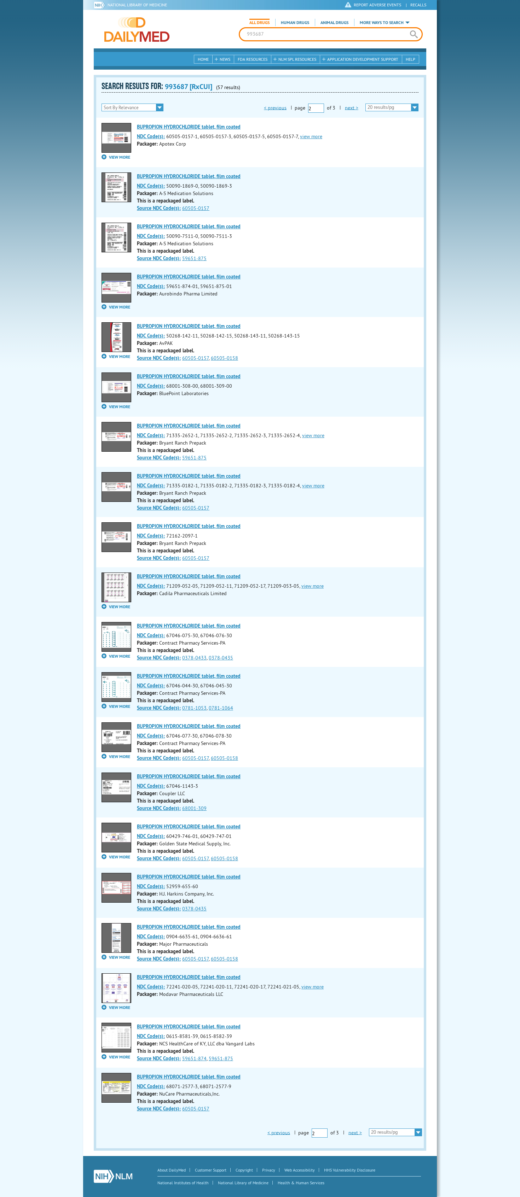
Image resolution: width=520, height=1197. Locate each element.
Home (203, 59)
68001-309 (194, 808)
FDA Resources (252, 59)
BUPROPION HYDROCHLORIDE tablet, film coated (189, 127)
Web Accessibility (299, 1170)
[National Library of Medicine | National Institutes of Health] (113, 1176)
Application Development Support (362, 59)
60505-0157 (195, 208)
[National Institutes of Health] (101, 5)
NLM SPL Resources (297, 59)
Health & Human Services (301, 1182)
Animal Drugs (334, 22)
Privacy (268, 1170)
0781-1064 (221, 708)
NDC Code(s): (151, 136)
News (225, 59)
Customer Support (210, 1170)
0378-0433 (194, 658)
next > (351, 107)
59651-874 (194, 1058)
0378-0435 (221, 658)
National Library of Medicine (137, 4)
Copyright (244, 1170)
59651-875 (194, 258)
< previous (275, 107)
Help (410, 59)
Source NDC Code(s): (159, 208)
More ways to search (382, 22)
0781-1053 (194, 708)
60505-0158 (224, 358)
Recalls (418, 4)
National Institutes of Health (183, 1182)
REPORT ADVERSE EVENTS (377, 4)
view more (311, 136)
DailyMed (136, 29)
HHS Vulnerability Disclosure (349, 1170)
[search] (414, 34)
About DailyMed (171, 1170)
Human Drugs (295, 22)
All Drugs (259, 22)
